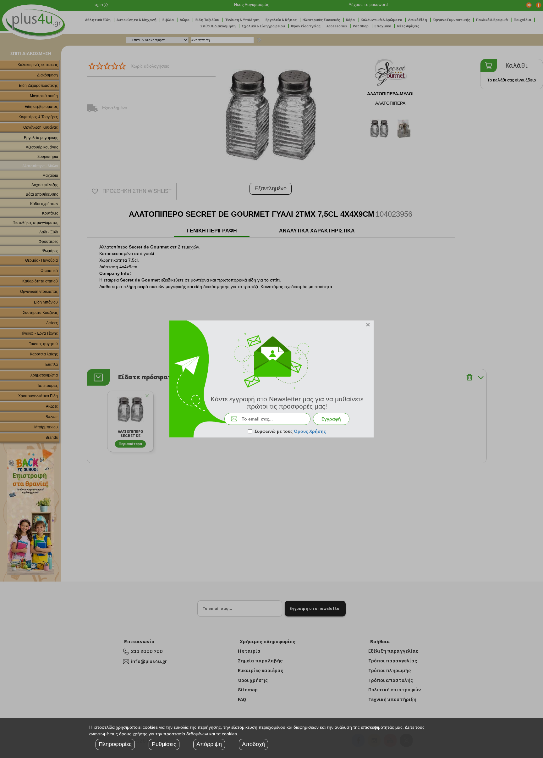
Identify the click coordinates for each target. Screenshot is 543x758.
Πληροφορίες (115, 744)
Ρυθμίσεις (164, 744)
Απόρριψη (209, 744)
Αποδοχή (253, 744)
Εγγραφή (331, 418)
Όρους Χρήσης (310, 431)
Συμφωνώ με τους (290, 431)
